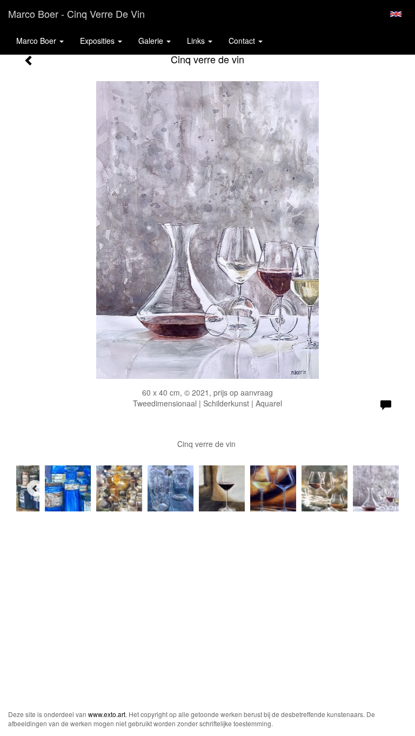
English (396, 14)
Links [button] (197, 40)
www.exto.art (106, 714)
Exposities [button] (98, 40)
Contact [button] (243, 40)
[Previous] (35, 488)
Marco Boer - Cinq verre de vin (76, 13)
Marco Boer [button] (37, 40)
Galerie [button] (151, 40)
